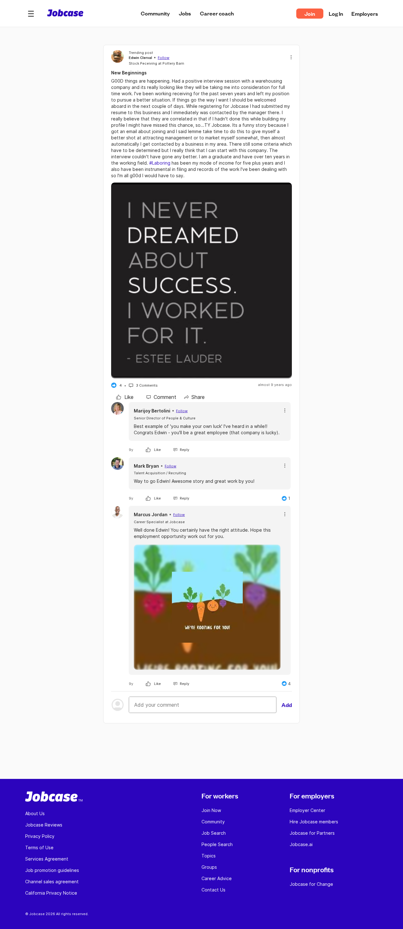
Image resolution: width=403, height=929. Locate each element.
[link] (125, 397)
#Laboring (159, 163)
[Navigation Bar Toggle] (31, 13)
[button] (31, 13)
